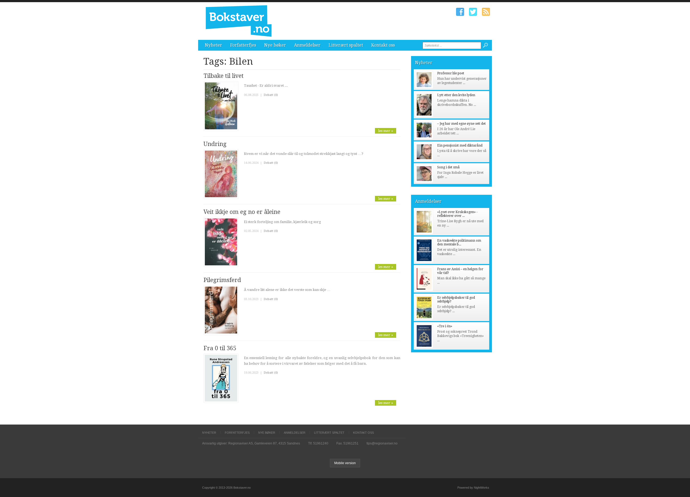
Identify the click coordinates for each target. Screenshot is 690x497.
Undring (214, 144)
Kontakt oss (383, 45)
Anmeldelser (307, 45)
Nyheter (213, 45)
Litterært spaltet (346, 45)
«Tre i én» (444, 326)
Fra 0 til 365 (219, 348)
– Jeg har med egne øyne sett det (461, 124)
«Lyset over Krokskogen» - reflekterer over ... (457, 214)
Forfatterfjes (243, 45)
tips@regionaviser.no (382, 443)
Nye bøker (275, 45)
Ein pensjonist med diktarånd (459, 145)
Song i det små (448, 167)
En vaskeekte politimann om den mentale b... (459, 242)
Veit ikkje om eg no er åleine (241, 211)
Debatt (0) (271, 95)
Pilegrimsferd (222, 280)
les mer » (385, 131)
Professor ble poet (450, 73)
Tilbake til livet (223, 75)
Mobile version (345, 463)
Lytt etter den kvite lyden (456, 95)
